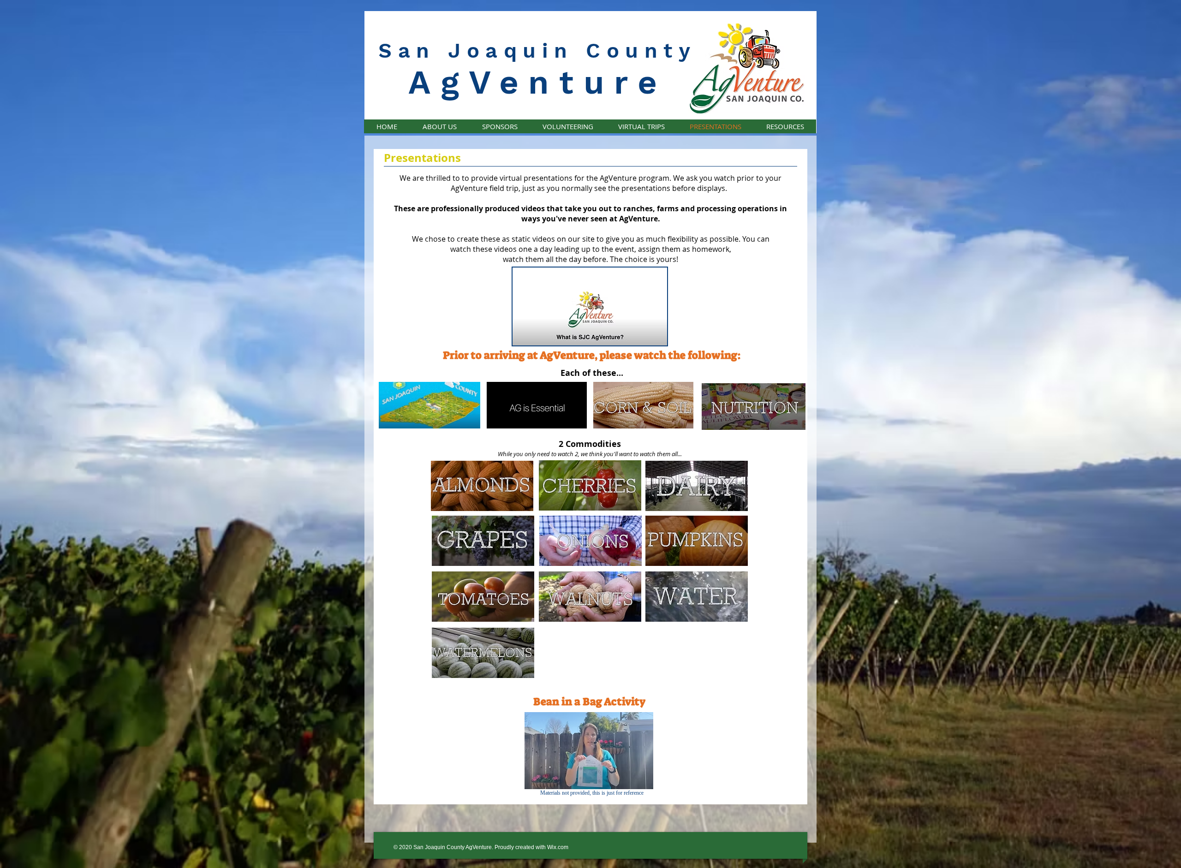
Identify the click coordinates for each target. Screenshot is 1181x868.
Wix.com (557, 847)
